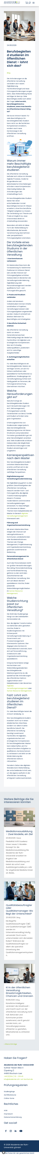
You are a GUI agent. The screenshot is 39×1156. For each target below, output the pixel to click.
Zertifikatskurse (10, 1095)
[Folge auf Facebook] (6, 1131)
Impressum (8, 1114)
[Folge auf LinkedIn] (16, 1131)
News (19, 838)
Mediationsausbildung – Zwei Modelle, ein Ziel (19, 833)
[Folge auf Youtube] (21, 1131)
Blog (8, 73)
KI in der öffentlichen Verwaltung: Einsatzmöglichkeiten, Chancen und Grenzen (19, 992)
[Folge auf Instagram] (11, 1131)
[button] (3, 1152)
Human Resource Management (19, 691)
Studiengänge (9, 1091)
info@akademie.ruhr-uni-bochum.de (18, 1079)
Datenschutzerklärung (13, 1117)
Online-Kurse (9, 1098)
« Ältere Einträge (10, 1044)
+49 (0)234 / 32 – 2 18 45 (13, 1076)
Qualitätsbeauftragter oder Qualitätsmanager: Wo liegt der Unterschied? (19, 909)
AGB (5, 1110)
